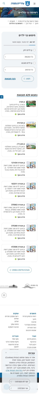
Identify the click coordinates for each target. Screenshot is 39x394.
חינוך (36, 23)
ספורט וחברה (31, 347)
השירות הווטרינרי (30, 325)
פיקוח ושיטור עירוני (12, 342)
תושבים (12, 21)
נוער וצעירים (32, 327)
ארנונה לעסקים (13, 327)
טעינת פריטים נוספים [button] (20, 270)
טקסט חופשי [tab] (16, 42)
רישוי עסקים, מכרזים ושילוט (11, 317)
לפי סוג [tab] (32, 42)
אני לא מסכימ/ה (21, 381)
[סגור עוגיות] (6, 352)
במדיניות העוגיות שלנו (14, 370)
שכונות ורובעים (31, 330)
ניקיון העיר (32, 344)
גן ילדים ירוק (27, 50)
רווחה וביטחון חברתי (29, 316)
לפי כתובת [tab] (25, 42)
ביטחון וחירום (31, 339)
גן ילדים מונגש (27, 63)
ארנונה (33, 322)
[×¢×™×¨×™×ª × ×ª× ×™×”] (20, 3)
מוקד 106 (15, 339)
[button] (4, 3)
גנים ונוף (33, 342)
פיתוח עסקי (15, 324)
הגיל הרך (29, 23)
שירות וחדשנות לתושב (13, 345)
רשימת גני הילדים (15, 23)
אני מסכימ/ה (23, 388)
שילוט (17, 321)
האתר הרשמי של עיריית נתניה (28, 21)
